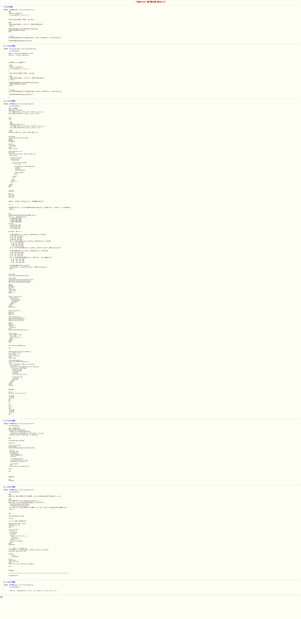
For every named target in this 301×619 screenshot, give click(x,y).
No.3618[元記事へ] (15, 425)
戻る (1, 596)
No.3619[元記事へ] (15, 491)
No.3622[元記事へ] (15, 587)
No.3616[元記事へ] (15, 50)
